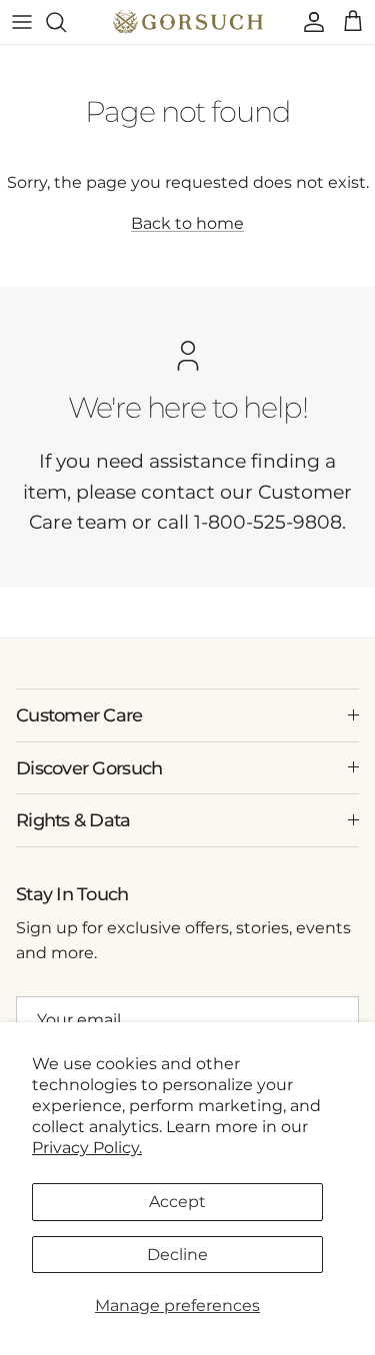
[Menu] (22, 22)
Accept (177, 1201)
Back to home (187, 223)
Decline (177, 1254)
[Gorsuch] (188, 22)
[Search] (66, 22)
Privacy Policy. (87, 1147)
